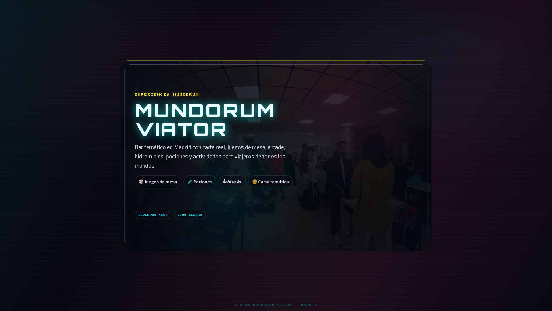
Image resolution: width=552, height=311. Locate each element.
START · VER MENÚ (195, 201)
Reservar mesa (153, 215)
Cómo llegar (189, 215)
